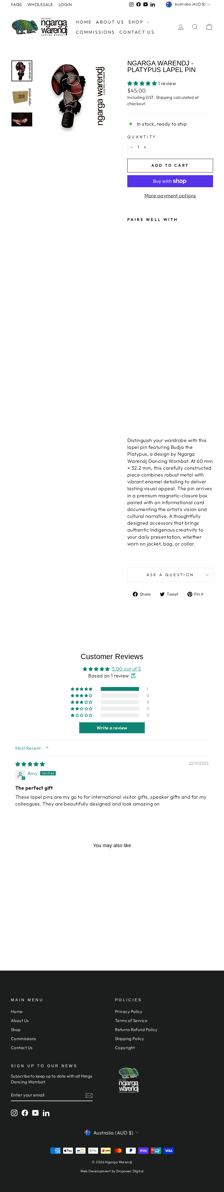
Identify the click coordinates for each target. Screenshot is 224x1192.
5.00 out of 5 (126, 669)
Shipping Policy (129, 1038)
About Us (110, 22)
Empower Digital (130, 1171)
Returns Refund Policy (136, 1029)
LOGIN (65, 4)
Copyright (125, 1047)
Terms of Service (131, 1020)
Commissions (95, 32)
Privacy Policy (128, 1011)
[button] (142, 83)
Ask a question (170, 574)
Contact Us (137, 32)
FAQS (16, 4)
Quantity (142, 136)
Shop (136, 22)
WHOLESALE (40, 4)
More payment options (170, 195)
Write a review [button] (112, 728)
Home (84, 22)
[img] (30, 764)
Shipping (164, 97)
